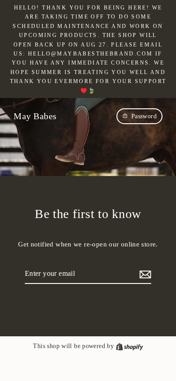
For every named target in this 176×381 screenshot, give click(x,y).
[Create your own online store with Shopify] (129, 346)
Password (144, 116)
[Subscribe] (144, 274)
